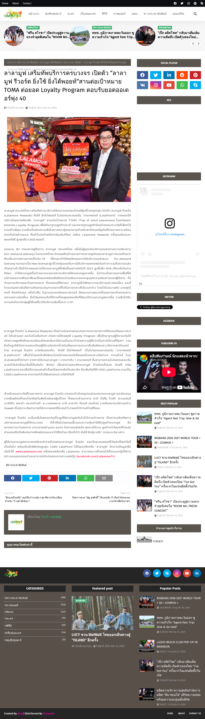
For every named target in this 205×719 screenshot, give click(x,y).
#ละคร (35, 618)
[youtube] (169, 85)
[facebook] (175, 3)
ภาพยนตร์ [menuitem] (119, 13)
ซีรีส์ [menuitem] (104, 13)
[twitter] (182, 3)
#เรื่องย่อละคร (35, 632)
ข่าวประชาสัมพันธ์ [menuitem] (155, 13)
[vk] (142, 85)
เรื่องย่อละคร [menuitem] (88, 13)
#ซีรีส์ (35, 625)
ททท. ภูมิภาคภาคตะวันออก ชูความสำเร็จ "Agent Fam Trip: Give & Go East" (113, 35)
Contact (27, 3)
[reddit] (182, 75)
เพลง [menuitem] (135, 13)
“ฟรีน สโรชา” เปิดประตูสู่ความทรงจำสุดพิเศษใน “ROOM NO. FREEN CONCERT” (47, 35)
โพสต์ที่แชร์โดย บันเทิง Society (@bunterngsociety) (172, 276)
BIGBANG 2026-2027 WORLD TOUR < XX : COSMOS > (177, 440)
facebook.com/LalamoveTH (95, 456)
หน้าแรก (11, 62)
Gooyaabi (48, 713)
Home (5, 3)
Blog (20, 713)
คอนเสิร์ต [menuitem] (178, 13)
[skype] (201, 3)
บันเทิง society (15, 107)
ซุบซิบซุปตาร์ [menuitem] (53, 13)
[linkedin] (169, 75)
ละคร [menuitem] (70, 13)
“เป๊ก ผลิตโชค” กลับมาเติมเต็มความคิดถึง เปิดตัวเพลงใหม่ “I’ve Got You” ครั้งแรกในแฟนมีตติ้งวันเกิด (179, 35)
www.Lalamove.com (28, 451)
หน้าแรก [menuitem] (34, 13)
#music (35, 611)
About (15, 3)
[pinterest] (195, 3)
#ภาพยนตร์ (35, 605)
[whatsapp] (182, 85)
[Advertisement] (169, 140)
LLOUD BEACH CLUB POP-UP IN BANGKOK (177, 644)
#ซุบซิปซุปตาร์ (35, 640)
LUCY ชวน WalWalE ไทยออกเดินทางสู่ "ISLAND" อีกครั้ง (177, 460)
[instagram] (188, 3)
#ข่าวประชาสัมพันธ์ (28, 62)
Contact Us (195, 713)
